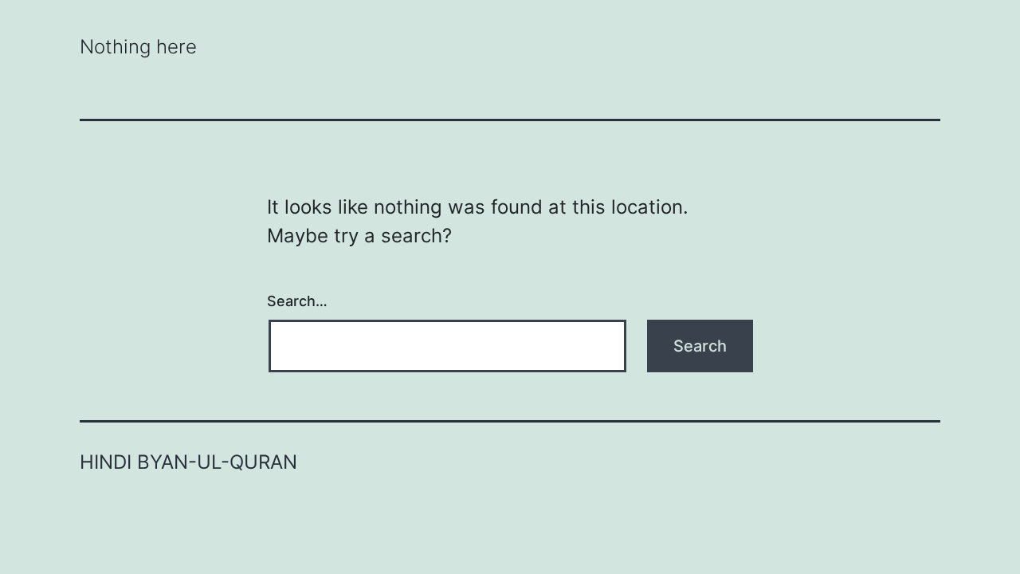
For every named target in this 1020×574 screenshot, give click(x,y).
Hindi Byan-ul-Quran (188, 462)
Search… (297, 301)
